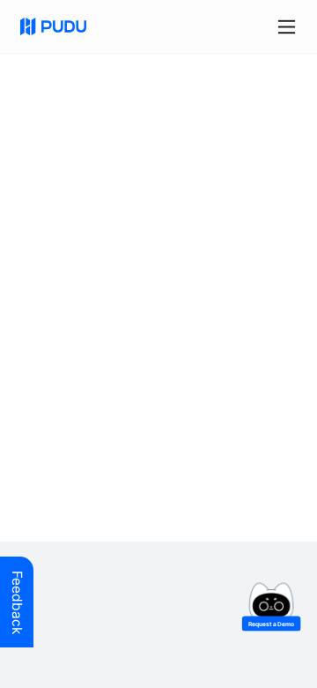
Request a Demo (271, 623)
